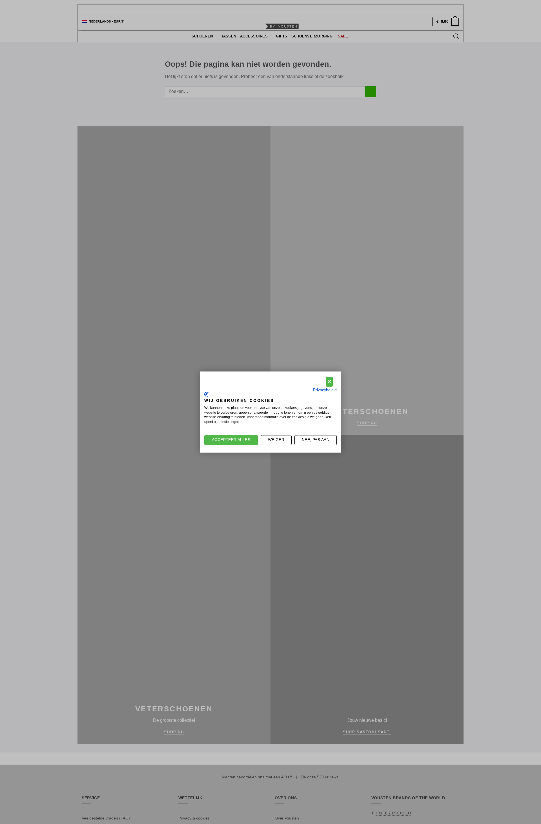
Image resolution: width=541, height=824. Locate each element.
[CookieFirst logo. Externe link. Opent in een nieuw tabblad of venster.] (206, 394)
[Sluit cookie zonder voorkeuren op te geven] (329, 382)
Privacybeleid (325, 390)
